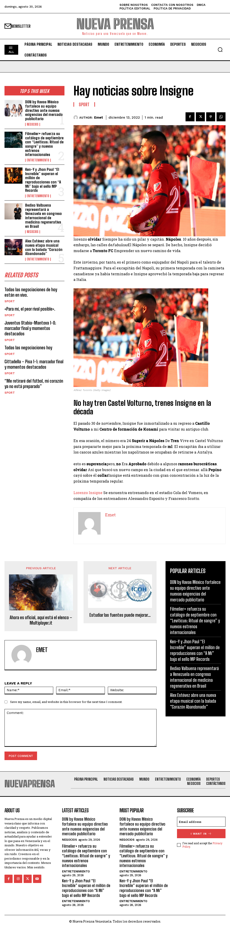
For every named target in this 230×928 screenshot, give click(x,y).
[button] (220, 49)
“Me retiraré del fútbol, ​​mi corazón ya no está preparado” (33, 383)
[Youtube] (37, 879)
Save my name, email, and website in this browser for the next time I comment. (66, 702)
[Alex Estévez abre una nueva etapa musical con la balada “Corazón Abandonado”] (13, 247)
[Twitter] (200, 116)
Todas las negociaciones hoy (28, 347)
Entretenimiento (38, 160)
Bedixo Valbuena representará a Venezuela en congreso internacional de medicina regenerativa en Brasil (43, 215)
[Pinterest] (210, 116)
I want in (199, 833)
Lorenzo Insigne (87, 492)
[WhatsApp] (221, 116)
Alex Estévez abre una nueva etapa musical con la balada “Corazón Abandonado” (43, 247)
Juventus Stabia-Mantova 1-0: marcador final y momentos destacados (30, 328)
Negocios (32, 124)
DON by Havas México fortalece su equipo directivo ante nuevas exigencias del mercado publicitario (44, 110)
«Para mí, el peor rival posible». (29, 309)
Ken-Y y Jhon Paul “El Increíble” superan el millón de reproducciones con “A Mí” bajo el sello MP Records (43, 180)
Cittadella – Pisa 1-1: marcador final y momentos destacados (33, 364)
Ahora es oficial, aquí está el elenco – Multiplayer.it (41, 620)
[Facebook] (190, 116)
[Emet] (76, 117)
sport (9, 301)
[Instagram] (18, 879)
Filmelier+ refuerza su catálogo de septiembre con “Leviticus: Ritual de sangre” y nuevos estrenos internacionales (44, 144)
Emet (98, 117)
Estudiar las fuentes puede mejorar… (120, 615)
